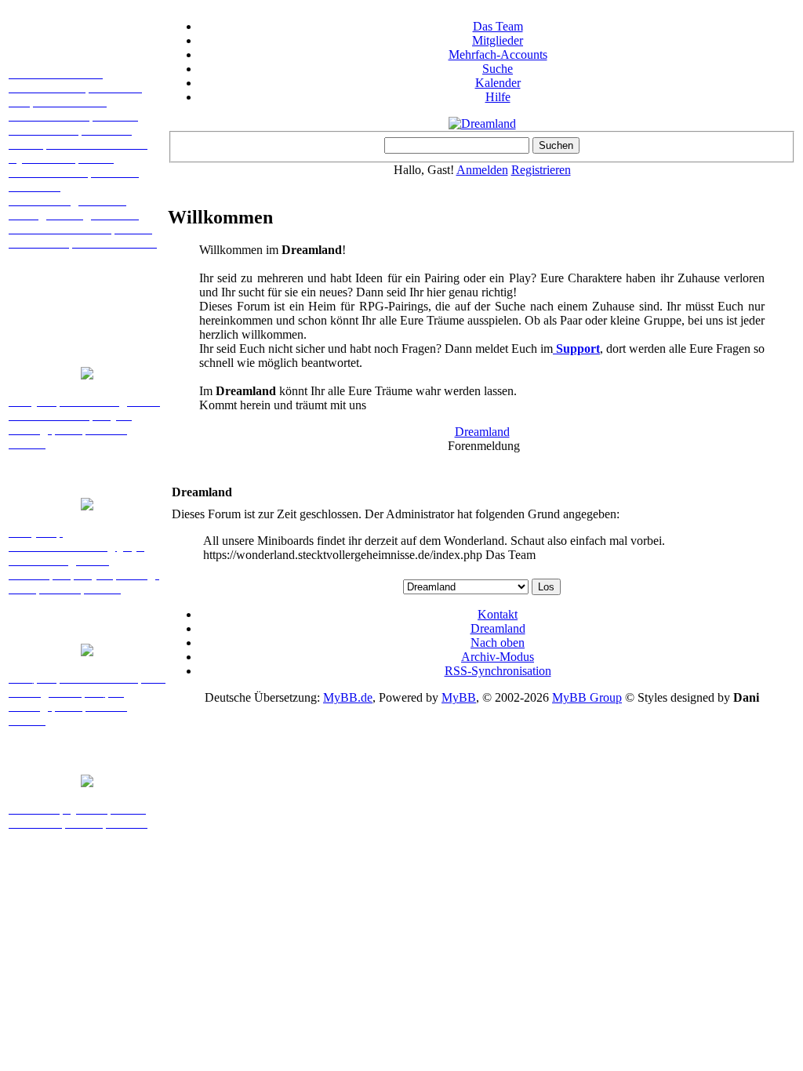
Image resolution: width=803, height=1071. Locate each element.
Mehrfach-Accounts (498, 54)
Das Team (498, 26)
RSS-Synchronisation (498, 670)
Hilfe (498, 96)
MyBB (458, 697)
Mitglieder (497, 40)
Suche (497, 68)
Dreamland (482, 431)
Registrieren (541, 169)
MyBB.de (347, 697)
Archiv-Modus (497, 656)
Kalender (498, 82)
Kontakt (498, 614)
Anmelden (482, 169)
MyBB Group (587, 697)
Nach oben (498, 642)
